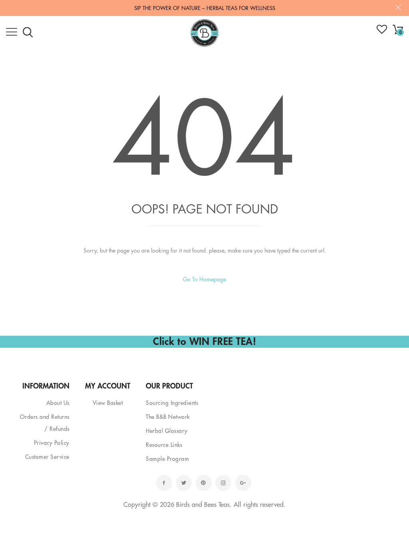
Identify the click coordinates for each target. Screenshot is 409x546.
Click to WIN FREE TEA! (204, 342)
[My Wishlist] (382, 32)
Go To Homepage (204, 279)
